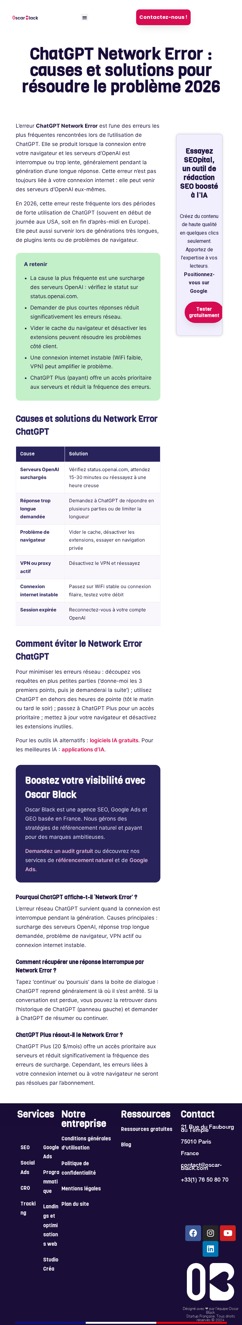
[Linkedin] (210, 1249)
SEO (25, 1148)
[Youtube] (228, 1233)
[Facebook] (193, 1233)
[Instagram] (210, 1233)
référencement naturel (84, 860)
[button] (84, 17)
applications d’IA (83, 749)
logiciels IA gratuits (114, 740)
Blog (126, 1145)
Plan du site (75, 1204)
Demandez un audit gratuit (59, 851)
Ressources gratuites (146, 1130)
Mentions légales (81, 1189)
